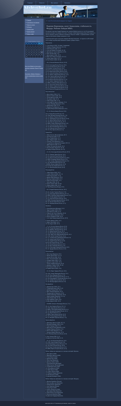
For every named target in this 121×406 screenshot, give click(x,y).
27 (34, 54)
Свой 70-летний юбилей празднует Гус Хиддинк (60, 20)
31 (26, 56)
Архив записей (30, 31)
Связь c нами (30, 34)
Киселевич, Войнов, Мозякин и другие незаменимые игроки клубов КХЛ (34, 76)
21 (36, 52)
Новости (41, 3)
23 (41, 52)
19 (31, 52)
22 (39, 52)
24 (26, 54)
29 (39, 54)
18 (28, 52)
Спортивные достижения (33, 22)
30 (41, 54)
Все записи (54, 3)
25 (28, 54)
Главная (30, 3)
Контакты (67, 3)
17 (26, 52)
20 (34, 52)
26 (31, 54)
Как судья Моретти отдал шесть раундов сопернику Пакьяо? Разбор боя (34, 68)
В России (29, 27)
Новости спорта (31, 25)
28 (36, 54)
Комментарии (30, 29)
